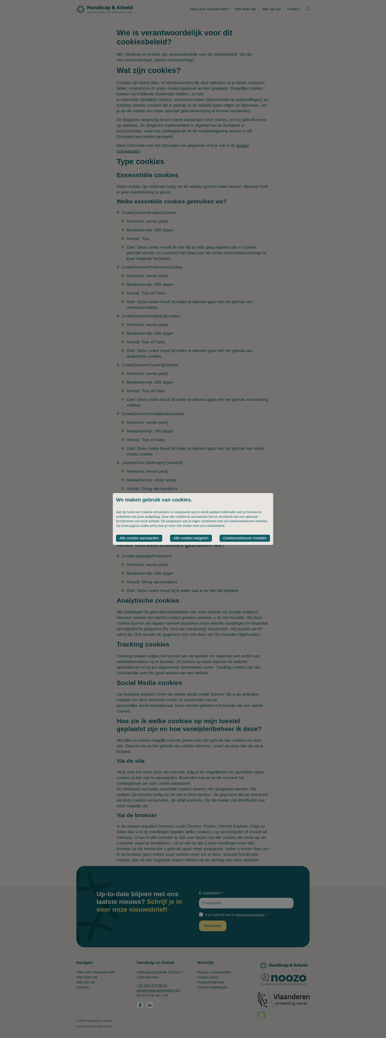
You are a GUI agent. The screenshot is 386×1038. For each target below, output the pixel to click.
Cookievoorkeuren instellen (245, 538)
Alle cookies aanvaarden (139, 538)
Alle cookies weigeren (190, 538)
